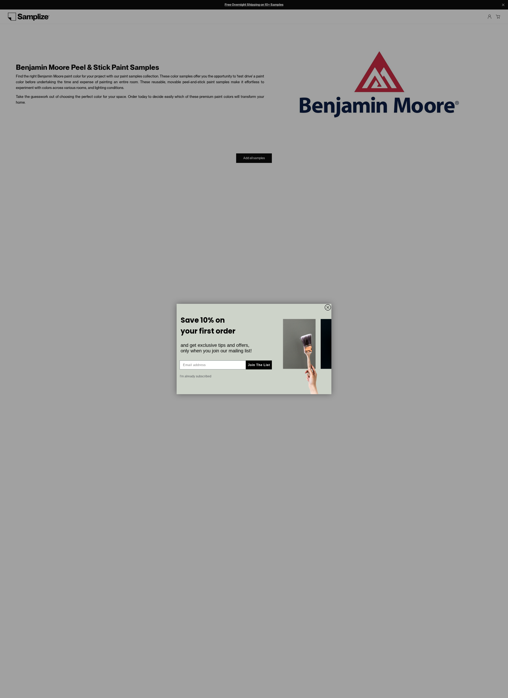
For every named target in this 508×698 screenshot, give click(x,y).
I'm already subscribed (195, 376)
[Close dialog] (328, 307)
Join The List (259, 365)
